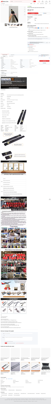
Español (11, 399)
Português (14, 399)
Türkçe (39, 399)
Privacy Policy (35, 401)
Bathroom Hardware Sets (16, 381)
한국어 (31, 399)
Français (16, 399)
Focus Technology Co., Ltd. (21, 401)
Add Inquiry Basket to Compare (13, 27)
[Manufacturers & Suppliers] (4, 1)
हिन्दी (34, 399)
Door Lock (2, 380)
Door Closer (14, 380)
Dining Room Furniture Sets (28, 382)
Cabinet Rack (2, 382)
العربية (29, 399)
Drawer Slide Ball (38, 393)
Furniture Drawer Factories (4, 393)
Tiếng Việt (41, 399)
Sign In (28, 51)
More (1, 396)
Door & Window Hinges (40, 380)
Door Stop (27, 380)
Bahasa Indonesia (44, 399)
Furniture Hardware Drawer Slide (31, 393)
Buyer (34, 3)
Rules (49, 3)
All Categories (3, 3)
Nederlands (27, 399)
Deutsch (24, 399)
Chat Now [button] (45, 13)
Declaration (33, 401)
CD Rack (39, 382)
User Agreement (29, 401)
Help (37, 3)
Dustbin (39, 381)
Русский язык (19, 399)
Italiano (22, 399)
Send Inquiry (33, 13)
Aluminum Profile (2, 381)
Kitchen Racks (27, 381)
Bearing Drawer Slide (43, 393)
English (9, 399)
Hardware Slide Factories (23, 393)
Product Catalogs (10, 378)
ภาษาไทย (37, 399)
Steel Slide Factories (10, 393)
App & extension (42, 3)
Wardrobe (14, 382)
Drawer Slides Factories (16, 393)
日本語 (33, 399)
